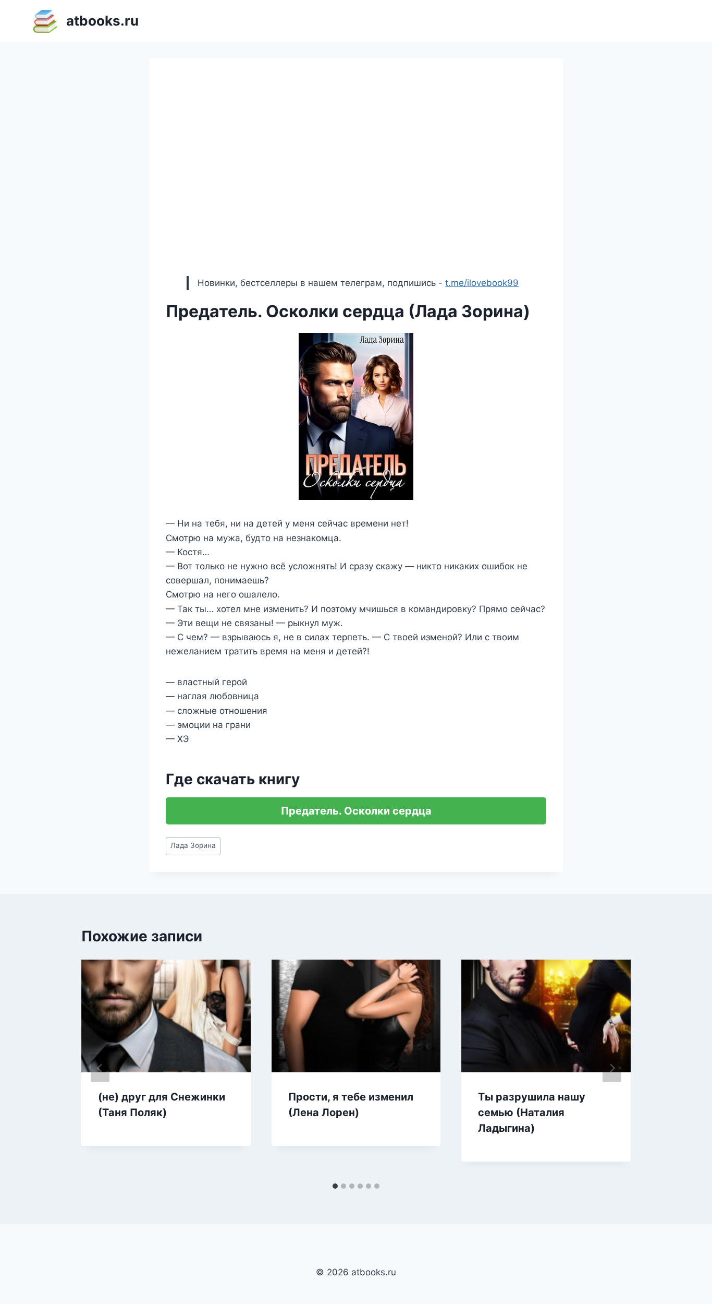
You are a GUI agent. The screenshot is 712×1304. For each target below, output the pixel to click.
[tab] (335, 1186)
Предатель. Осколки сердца (356, 811)
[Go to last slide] (100, 1068)
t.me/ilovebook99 (482, 283)
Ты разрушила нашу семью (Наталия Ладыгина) (531, 1112)
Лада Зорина (193, 845)
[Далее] (612, 1068)
